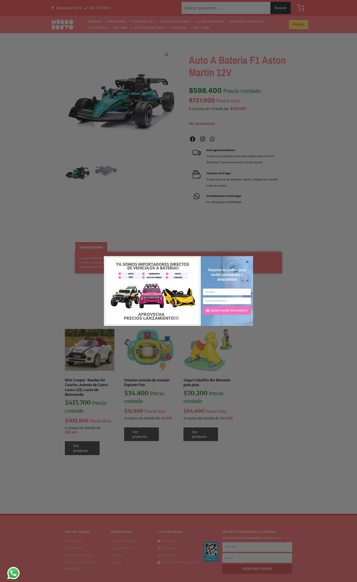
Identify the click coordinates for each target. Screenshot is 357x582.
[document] (178, 291)
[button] (247, 261)
